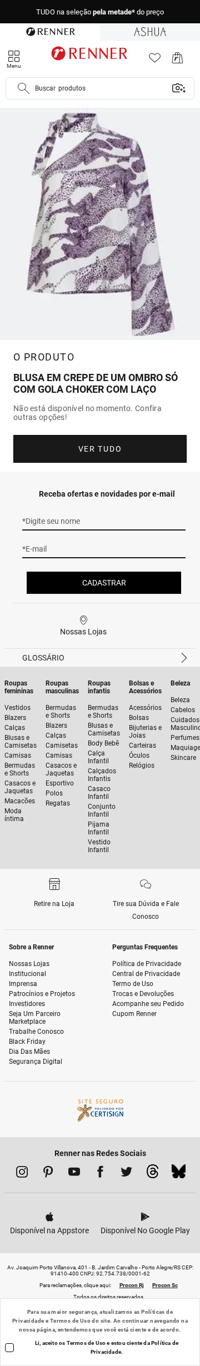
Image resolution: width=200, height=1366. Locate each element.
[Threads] (152, 1174)
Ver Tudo (100, 448)
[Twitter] (126, 1173)
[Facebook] (100, 1173)
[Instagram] (22, 1173)
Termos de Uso (70, 1321)
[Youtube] (74, 1173)
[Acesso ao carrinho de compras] (177, 61)
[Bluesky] (179, 1174)
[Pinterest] (48, 1173)
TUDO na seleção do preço (100, 12)
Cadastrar (104, 582)
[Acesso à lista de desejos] (155, 61)
